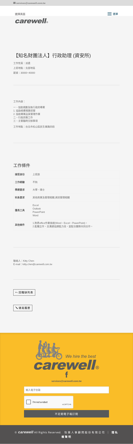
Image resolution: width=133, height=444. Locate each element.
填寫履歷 (24, 308)
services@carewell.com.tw (66, 381)
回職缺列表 (26, 292)
